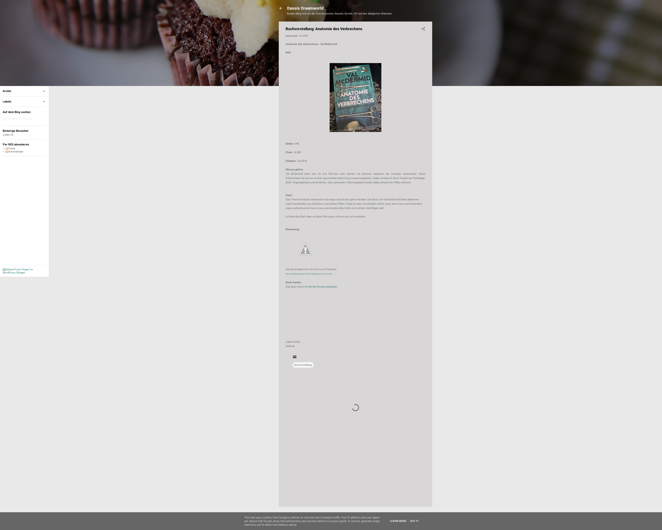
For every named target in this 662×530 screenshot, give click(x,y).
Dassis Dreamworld (305, 8)
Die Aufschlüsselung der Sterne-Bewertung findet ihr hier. (309, 274)
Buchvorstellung (303, 364)
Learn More (398, 521)
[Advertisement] (355, 475)
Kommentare (15, 151)
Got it (414, 521)
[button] (423, 29)
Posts (11, 148)
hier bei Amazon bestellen (322, 286)
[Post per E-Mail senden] (295, 358)
